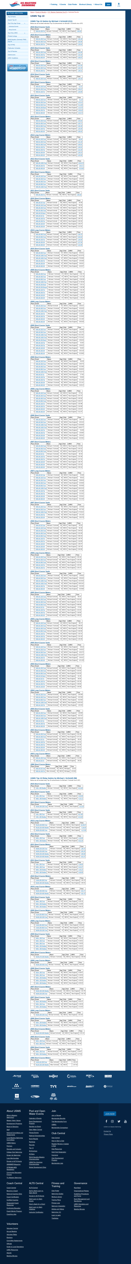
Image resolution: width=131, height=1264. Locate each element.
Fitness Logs (56, 1203)
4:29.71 (80, 123)
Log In (118, 6)
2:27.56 (80, 242)
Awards (9, 1253)
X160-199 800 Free (41, 927)
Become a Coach (12, 1191)
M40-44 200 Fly (40, 515)
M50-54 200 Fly (40, 31)
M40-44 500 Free (41, 509)
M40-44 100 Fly (40, 538)
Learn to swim (56, 1215)
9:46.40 (80, 126)
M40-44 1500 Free (41, 702)
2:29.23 (80, 152)
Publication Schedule (14, 48)
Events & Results (41, 12)
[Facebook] (106, 1121)
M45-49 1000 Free (41, 163)
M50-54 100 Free (41, 86)
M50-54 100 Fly (40, 92)
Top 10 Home (12, 16)
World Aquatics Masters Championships (36, 1158)
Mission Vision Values (14, 1120)
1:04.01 (80, 147)
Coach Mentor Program (14, 1211)
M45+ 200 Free (40, 838)
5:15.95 (80, 245)
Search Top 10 (12, 20)
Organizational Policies (81, 1191)
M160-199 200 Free (41, 806)
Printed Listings (12, 36)
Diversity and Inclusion (14, 1149)
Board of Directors (12, 1127)
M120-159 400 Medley (42, 827)
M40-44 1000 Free (41, 581)
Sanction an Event (35, 1126)
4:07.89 (80, 814)
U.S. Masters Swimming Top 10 (57, 12)
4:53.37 (83, 856)
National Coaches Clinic (14, 1194)
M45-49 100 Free (41, 176)
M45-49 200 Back (41, 284)
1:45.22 (80, 870)
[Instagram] (112, 1121)
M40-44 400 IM (40, 549)
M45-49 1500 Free (41, 187)
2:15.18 (80, 142)
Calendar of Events (35, 1118)
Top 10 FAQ (11, 45)
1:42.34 (81, 806)
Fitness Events (34, 1133)
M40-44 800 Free (41, 536)
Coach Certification (13, 1197)
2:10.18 (80, 55)
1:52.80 (80, 52)
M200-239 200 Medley (42, 854)
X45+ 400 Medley (41, 788)
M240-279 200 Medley (42, 957)
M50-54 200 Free (41, 39)
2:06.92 (79, 195)
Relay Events (12, 29)
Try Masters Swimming (14, 1178)
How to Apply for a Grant (37, 1204)
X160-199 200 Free (41, 880)
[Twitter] (119, 1121)
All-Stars (31, 1154)
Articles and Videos (58, 1209)
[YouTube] (125, 1121)
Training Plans (56, 1200)
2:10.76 (80, 107)
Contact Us (107, 1131)
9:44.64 (80, 237)
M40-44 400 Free (41, 533)
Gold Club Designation (59, 1152)
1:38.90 (80, 864)
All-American (33, 1151)
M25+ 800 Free (40, 1043)
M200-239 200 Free (41, 848)
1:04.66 (80, 239)
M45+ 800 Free (40, 943)
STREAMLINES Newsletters (12, 1168)
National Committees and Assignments (15, 1134)
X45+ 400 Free (40, 796)
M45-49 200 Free (41, 179)
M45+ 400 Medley (41, 798)
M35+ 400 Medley (41, 1025)
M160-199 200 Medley (42, 883)
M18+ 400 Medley (41, 1001)
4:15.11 (80, 798)
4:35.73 (80, 113)
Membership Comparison (60, 1128)
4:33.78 (80, 68)
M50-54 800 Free (41, 126)
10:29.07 (83, 825)
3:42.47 (80, 867)
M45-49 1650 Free (41, 258)
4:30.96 (80, 41)
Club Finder (72, 4)
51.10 (80, 99)
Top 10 (31, 1148)
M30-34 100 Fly (40, 771)
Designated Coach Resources (13, 1204)
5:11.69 (80, 105)
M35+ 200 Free (40, 1004)
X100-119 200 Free (41, 1062)
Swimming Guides (57, 1194)
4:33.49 (80, 817)
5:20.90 (80, 155)
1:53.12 (80, 102)
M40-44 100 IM (40, 544)
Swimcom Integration (58, 1206)
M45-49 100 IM (40, 224)
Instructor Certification (36, 1212)
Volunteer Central (12, 1228)
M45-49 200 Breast (41, 287)
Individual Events (13, 26)
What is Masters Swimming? (12, 1116)
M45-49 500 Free (41, 253)
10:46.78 (81, 163)
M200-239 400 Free (41, 830)
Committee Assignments (14, 1241)
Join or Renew (56, 1115)
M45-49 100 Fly (40, 218)
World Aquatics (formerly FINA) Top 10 (17, 40)
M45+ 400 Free (40, 867)
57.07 (80, 86)
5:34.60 (83, 827)
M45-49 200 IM (40, 226)
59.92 (80, 139)
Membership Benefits (58, 1118)
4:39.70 (80, 234)
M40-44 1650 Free (41, 512)
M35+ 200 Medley (41, 978)
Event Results (33, 1139)
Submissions (11, 55)
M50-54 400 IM (40, 57)
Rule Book (77, 1188)
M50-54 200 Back (41, 107)
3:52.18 (80, 841)
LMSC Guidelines (13, 58)
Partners (9, 1146)
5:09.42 (80, 131)
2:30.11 (80, 70)
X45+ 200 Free (40, 864)
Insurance (55, 1155)
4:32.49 (80, 788)
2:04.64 (80, 121)
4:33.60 (81, 168)
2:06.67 (80, 89)
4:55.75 (83, 893)
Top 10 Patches (12, 51)
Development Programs (14, 1123)
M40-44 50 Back (41, 676)
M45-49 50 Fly (40, 216)
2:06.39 (80, 39)
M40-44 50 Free (40, 525)
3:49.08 (80, 872)
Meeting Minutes (79, 1209)
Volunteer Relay (12, 1234)
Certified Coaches (12, 1200)
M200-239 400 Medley (42, 856)
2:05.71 (81, 166)
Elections (9, 1237)
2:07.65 (80, 65)
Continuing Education (13, 1208)
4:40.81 (80, 144)
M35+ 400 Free (40, 975)
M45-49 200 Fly (40, 166)
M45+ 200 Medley (41, 870)
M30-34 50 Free (40, 768)
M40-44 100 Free (41, 528)
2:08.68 (83, 854)
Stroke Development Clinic (37, 1167)
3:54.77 (83, 891)
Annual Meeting (12, 1231)
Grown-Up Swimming (13, 1155)
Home (32, 12)
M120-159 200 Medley (42, 1065)
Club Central (56, 1138)
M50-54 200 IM (40, 152)
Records (31, 1145)
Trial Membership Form (59, 1121)
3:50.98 (80, 796)
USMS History (11, 1143)
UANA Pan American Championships (35, 1163)
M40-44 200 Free (41, 507)
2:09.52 (79, 31)
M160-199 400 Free (41, 891)
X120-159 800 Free (41, 914)
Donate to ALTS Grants (14, 1161)
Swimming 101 (56, 1212)
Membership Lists (57, 1163)
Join (108, 4)
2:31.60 (80, 150)
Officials (9, 1244)
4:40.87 (80, 57)
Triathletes (55, 1218)
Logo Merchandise (13, 1158)
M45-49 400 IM (40, 168)
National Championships (37, 1136)
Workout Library (85, 4)
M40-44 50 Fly (40, 607)
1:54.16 (80, 78)
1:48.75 (83, 848)
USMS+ (54, 1124)
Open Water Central (35, 1129)
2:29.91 (80, 44)
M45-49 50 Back (41, 213)
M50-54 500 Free (41, 105)
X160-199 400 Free (41, 925)
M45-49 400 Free (41, 181)
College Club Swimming (14, 1152)
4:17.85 (83, 830)
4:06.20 (83, 851)
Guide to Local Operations (15, 1247)
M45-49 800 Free (41, 184)
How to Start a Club (58, 1141)
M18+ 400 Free (40, 972)
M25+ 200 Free (40, 1041)
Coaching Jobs (11, 1214)
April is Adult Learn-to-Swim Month (36, 1192)
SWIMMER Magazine (13, 1164)
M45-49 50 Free (40, 202)
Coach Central (11, 1188)
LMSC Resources (12, 1250)
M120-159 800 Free (41, 825)
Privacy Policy (108, 1134)
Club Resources (57, 1149)
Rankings (32, 1142)
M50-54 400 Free (41, 41)
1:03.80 (80, 92)
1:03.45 (80, 128)
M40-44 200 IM (40, 517)
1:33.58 (80, 838)
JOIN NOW (110, 1113)
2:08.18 (80, 110)
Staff (8, 1130)
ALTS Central (33, 1188)
